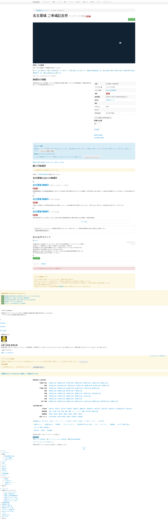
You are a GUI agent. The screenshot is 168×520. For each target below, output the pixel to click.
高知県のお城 (78, 398)
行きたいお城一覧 (7, 506)
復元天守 (63, 408)
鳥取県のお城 (70, 396)
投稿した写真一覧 (9, 494)
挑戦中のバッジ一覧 (7, 508)
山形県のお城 (95, 383)
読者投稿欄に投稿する (38, 367)
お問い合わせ (6, 515)
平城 (59, 411)
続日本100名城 (61, 416)
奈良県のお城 (87, 393)
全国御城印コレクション (42, 10)
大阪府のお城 (52, 393)
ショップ (4, 472)
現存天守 (57, 408)
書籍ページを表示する (7, 353)
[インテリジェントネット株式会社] (57, 439)
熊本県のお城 (78, 401)
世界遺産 (80, 416)
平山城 (54, 411)
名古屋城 (96, 129)
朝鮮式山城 (95, 411)
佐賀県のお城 (61, 401)
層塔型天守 (90, 408)
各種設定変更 (6, 502)
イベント (71, 2)
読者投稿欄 (5, 473)
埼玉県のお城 (79, 385)
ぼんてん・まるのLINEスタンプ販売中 (14, 303)
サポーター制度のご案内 (47, 151)
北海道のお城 (52, 383)
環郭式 (80, 414)
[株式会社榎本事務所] (74, 439)
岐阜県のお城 (70, 391)
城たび (78, 2)
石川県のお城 (87, 388)
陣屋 (70, 411)
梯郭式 (60, 414)
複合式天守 (105, 408)
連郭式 (51, 414)
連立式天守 (129, 408)
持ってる (131, 19)
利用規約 (61, 286)
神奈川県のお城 (62, 385)
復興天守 (76, 408)
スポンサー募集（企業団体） (42, 427)
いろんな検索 (8, 458)
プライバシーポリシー (69, 424)
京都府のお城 (70, 393)
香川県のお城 (61, 398)
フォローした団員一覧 (8, 509)
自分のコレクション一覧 (11, 499)
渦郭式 (75, 414)
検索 (53, 2)
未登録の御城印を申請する (42, 230)
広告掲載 (49, 430)
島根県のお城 (78, 396)
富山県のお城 (78, 388)
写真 (65, 2)
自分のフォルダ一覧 (7, 511)
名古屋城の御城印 (99, 138)
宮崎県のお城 (95, 401)
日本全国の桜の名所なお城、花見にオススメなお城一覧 (18, 300)
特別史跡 (74, 416)
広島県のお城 (61, 396)
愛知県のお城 (52, 391)
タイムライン (46, 2)
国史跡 (68, 416)
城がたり (85, 2)
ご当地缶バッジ (8, 482)
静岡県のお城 (61, 391)
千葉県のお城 (71, 385)
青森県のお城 (61, 383)
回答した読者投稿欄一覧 (11, 495)
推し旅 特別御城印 (111, 90)
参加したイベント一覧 (10, 501)
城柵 (83, 411)
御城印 (6, 479)
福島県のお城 (104, 383)
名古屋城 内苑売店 (43, 174)
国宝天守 (51, 408)
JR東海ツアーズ (110, 100)
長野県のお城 (61, 388)
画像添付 (43, 264)
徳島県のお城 (52, 398)
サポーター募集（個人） (123, 424)
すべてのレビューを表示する (158, 356)
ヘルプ (96, 424)
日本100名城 (52, 416)
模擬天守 (69, 408)
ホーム (4, 451)
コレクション (107, 2)
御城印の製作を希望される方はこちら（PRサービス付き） (49, 162)
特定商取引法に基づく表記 (84, 424)
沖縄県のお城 (114, 401)
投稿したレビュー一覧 (10, 497)
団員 (102, 421)
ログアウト (5, 516)
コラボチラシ (8, 480)
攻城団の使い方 (49, 424)
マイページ (5, 488)
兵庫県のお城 (61, 393)
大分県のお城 (87, 401)
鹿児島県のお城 (104, 401)
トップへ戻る (84, 448)
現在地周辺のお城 (9, 456)
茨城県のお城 (88, 385)
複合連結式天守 (120, 408)
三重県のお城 (78, 391)
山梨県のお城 (52, 388)
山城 (50, 411)
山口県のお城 (87, 396)
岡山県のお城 (52, 396)
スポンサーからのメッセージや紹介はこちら (43, 442)
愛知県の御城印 (98, 135)
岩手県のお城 (70, 383)
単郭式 (56, 414)
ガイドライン (104, 424)
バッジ (59, 2)
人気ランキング (8, 459)
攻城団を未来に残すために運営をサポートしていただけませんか (21, 296)
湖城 (66, 411)
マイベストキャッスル (10, 492)
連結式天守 (112, 408)
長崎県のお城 (70, 401)
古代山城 (88, 411)
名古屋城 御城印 (41, 184)
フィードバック (83, 361)
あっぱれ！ (36, 258)
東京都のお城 (52, 385)
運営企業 (36, 430)
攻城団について (38, 424)
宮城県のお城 (78, 383)
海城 (62, 411)
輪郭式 (65, 414)
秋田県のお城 (87, 383)
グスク (79, 411)
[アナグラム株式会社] (39, 439)
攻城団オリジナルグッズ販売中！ (12, 301)
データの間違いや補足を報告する (103, 117)
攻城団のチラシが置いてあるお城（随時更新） (16, 298)
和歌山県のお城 (96, 393)
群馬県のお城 (105, 385)
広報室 (43, 430)
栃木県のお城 (96, 385)
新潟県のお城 (70, 388)
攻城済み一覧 (6, 504)
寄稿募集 (112, 424)
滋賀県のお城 (78, 393)
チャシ (74, 411)
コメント (36, 264)
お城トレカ (7, 484)
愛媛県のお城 (70, 398)
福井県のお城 (95, 388)
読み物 (92, 2)
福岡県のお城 (52, 401)
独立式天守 (97, 408)
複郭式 (70, 414)
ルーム (98, 2)
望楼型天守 (83, 408)
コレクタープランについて (92, 157)
